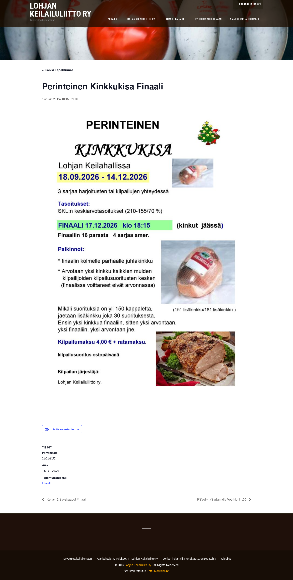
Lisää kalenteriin (62, 429)
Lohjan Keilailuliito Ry (138, 565)
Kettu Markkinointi (158, 571)
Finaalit (46, 483)
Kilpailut (113, 19)
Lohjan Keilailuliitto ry (141, 19)
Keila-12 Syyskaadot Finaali (66, 499)
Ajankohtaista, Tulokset (244, 19)
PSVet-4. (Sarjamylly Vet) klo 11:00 (222, 499)
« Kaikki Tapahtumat (57, 70)
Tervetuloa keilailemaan (206, 19)
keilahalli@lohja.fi (250, 3)
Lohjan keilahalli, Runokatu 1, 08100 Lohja (189, 559)
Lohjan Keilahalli (173, 19)
